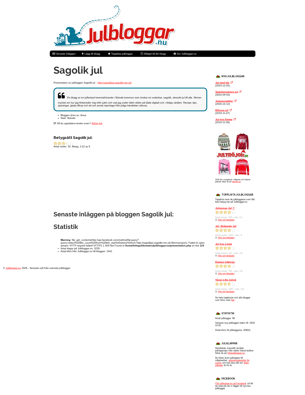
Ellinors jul (221, 110)
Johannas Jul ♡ (225, 208)
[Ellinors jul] (230, 110)
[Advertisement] (130, 180)
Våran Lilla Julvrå (225, 279)
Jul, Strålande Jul (225, 226)
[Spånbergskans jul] (240, 91)
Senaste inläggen (66, 53)
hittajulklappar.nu (236, 353)
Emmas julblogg (225, 262)
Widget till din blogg (155, 53)
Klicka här (97, 123)
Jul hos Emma (223, 119)
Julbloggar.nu (13, 268)
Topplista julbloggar (122, 53)
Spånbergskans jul (226, 91)
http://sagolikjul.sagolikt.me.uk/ (115, 82)
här (232, 300)
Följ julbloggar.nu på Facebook (230, 383)
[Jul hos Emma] (234, 119)
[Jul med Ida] (231, 82)
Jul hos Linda (223, 244)
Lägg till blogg (92, 53)
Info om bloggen (226, 220)
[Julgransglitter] (235, 101)
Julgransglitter (224, 101)
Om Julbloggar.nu (186, 53)
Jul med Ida (222, 82)
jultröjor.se (236, 182)
